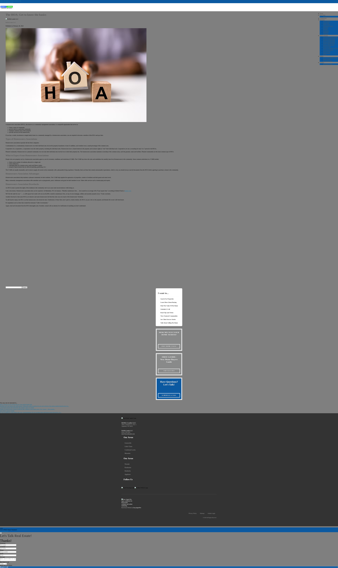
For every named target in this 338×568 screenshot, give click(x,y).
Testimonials (326, 16)
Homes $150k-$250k (329, 40)
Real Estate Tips (327, 61)
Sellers (321, 56)
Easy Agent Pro (137, 507)
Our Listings (326, 21)
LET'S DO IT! (4, 531)
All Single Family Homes (330, 37)
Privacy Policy (193, 513)
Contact (322, 62)
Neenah (325, 29)
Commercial (323, 18)
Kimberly (325, 32)
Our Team (322, 15)
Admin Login (211, 513)
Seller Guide (326, 59)
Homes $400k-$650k (329, 43)
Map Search (326, 53)
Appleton (325, 34)
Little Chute (326, 24)
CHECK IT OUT (169, 371)
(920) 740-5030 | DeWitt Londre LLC (10, 0)
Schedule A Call (327, 64)
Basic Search (326, 51)
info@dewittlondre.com (6, 2)
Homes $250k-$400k (329, 42)
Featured (322, 20)
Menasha (325, 27)
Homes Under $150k (329, 39)
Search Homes (324, 35)
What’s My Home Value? (330, 58)
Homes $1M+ (327, 46)
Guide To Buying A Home (330, 48)
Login (325, 54)
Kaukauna (326, 31)
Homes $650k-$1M (328, 45)
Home (321, 13)
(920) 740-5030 (125, 432)
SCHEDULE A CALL (169, 395)
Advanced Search (328, 50)
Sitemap (202, 513)
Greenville (326, 23)
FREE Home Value (169, 346)
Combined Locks (328, 26)
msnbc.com (128, 191)
